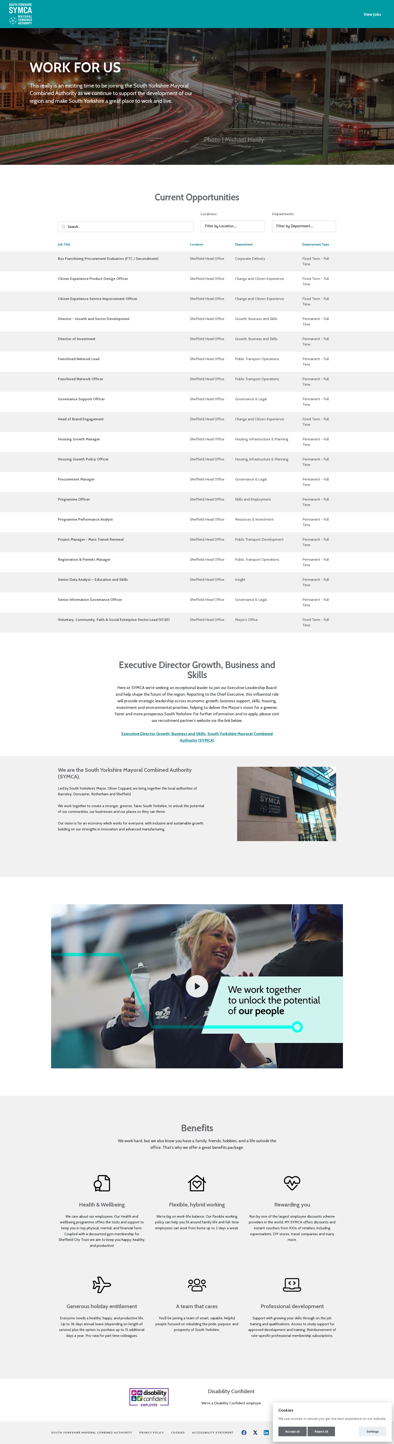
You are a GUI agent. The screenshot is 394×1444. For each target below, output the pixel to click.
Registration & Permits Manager (84, 559)
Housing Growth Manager (79, 439)
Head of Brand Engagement (81, 419)
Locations (209, 214)
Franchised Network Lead (78, 359)
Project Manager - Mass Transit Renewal (91, 539)
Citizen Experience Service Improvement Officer (97, 299)
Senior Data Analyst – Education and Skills (93, 579)
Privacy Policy (153, 1432)
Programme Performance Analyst (85, 519)
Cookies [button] (178, 1432)
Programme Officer (74, 499)
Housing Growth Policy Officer (83, 459)
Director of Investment (77, 339)
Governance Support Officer (81, 399)
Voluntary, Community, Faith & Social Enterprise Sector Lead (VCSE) (114, 619)
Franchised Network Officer (80, 379)
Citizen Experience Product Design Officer (93, 278)
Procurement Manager (76, 479)
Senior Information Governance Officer (90, 599)
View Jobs (372, 14)
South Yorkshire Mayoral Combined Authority (93, 1432)
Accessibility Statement (212, 1432)
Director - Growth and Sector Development (94, 319)
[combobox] (205, 226)
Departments (283, 214)
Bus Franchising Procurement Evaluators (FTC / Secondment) (108, 258)
